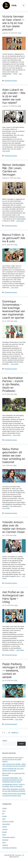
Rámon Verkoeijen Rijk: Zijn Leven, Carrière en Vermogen (13, 169)
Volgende (15, 732)
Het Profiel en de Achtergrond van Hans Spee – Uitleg (13, 596)
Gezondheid (6, 824)
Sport (4, 842)
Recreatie (5, 840)
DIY (3, 813)
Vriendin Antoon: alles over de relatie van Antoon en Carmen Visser (14, 527)
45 (9, 732)
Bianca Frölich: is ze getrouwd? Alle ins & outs (13, 238)
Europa (4, 816)
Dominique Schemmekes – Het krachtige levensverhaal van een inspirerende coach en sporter (13, 309)
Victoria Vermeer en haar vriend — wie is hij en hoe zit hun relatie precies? (13, 23)
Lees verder (6, 151)
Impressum (18, 855)
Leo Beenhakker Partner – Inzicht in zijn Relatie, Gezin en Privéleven (12, 384)
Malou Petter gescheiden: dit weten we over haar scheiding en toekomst (13, 455)
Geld (3, 819)
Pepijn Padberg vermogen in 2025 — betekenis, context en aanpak (13, 670)
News (4, 834)
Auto (3, 811)
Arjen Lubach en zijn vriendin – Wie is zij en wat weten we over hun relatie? (13, 96)
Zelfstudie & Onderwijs (9, 848)
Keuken (4, 827)
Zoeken (4, 740)
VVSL (14, 5)
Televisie (5, 845)
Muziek (4, 832)
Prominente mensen (10, 80)
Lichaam (5, 829)
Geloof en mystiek (8, 821)
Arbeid (4, 808)
